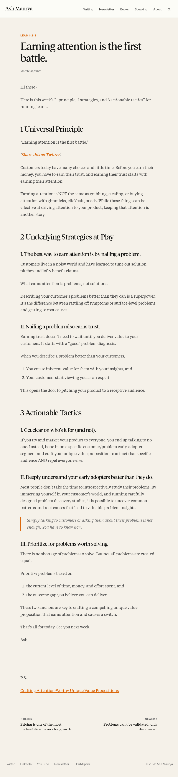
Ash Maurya (19, 8)
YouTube (43, 764)
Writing (88, 9)
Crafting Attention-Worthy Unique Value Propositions (69, 690)
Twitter (10, 764)
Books (124, 9)
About (157, 9)
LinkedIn (26, 764)
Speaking (141, 9)
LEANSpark (82, 764)
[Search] (169, 9)
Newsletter (106, 9)
